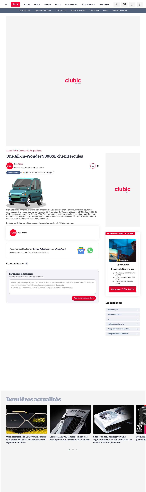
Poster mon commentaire (84, 298)
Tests (37, 4)
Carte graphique (34, 151)
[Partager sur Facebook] (140, 472)
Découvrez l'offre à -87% (122, 289)
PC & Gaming (60, 10)
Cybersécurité (24, 10)
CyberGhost (123, 265)
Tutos (58, 4)
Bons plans (71, 4)
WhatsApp (59, 249)
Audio (105, 10)
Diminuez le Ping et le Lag (122, 269)
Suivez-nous (13, 172)
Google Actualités (41, 249)
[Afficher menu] (6, 4)
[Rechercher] (116, 4)
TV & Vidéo (94, 10)
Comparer (104, 4)
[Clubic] (15, 4)
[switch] (132, 4)
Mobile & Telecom (78, 10)
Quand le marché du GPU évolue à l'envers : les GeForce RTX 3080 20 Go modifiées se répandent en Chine (26, 440)
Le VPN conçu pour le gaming (120, 233)
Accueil (9, 151)
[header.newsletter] (124, 4)
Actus (27, 4)
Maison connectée (119, 10)
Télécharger (88, 4)
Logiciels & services (43, 10)
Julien (20, 164)
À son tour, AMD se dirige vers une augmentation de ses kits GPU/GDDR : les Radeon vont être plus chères (112, 440)
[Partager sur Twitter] (140, 480)
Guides (47, 4)
